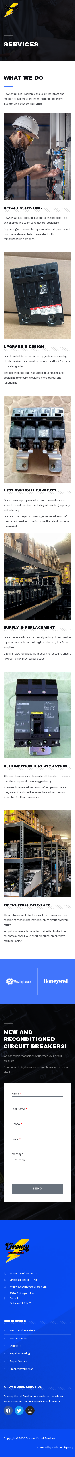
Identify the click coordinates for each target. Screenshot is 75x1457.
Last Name (18, 1109)
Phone (16, 1124)
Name (16, 1093)
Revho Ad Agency (62, 1447)
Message (17, 1154)
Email (15, 1139)
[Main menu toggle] (67, 10)
